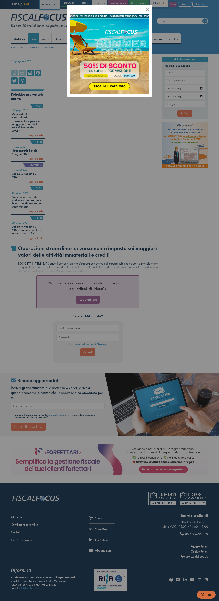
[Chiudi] (147, 9)
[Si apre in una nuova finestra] (109, 53)
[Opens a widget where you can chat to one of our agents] (206, 595)
